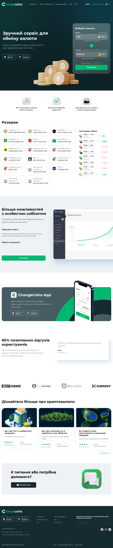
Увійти (88, 4)
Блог (70, 4)
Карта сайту (57, 522)
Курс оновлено (91, 63)
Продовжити (91, 67)
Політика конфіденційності (65, 545)
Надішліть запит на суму (101, 58)
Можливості (33, 4)
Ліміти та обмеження (46, 4)
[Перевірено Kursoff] (101, 386)
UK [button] (108, 4)
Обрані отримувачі (11, 242)
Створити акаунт (97, 4)
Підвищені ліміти (10, 229)
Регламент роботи (61, 4)
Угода (55, 545)
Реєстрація (23, 258)
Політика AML (78, 545)
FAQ (76, 4)
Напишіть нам (25, 485)
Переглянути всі (105, 453)
